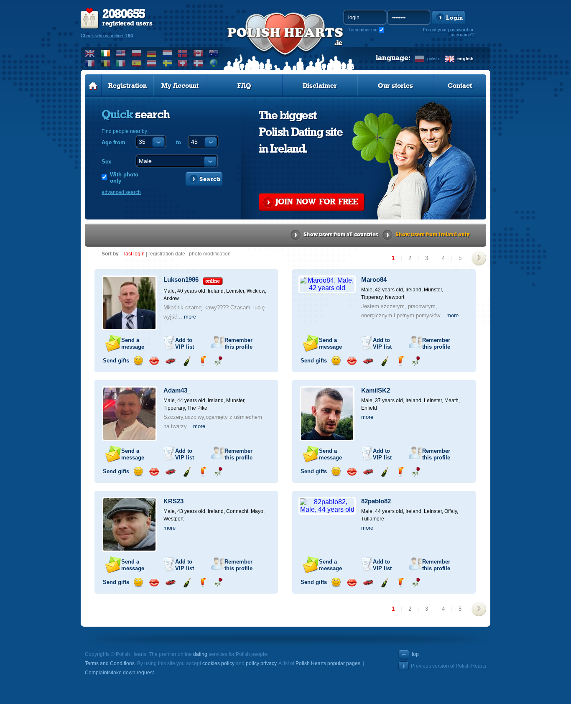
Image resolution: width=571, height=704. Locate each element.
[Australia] (214, 53)
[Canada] (198, 53)
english (465, 58)
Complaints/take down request (119, 673)
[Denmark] (198, 63)
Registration (127, 85)
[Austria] (152, 63)
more (190, 317)
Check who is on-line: (107, 35)
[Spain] (136, 63)
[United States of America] (121, 53)
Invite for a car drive (170, 361)
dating (200, 654)
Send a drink (202, 361)
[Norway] (183, 53)
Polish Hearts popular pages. (329, 663)
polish (433, 58)
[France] (90, 63)
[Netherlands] (167, 53)
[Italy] (121, 63)
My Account (180, 85)
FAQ (244, 85)
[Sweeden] (167, 63)
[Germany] (152, 53)
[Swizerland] (183, 63)
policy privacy (261, 663)
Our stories (395, 85)
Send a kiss (154, 361)
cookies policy (218, 663)
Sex (106, 161)
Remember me (362, 29)
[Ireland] (105, 53)
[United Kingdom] (90, 53)
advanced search (121, 192)
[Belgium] (105, 63)
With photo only (124, 177)
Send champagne (186, 361)
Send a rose (218, 361)
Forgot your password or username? (448, 32)
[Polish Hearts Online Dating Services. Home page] (93, 85)
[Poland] (136, 53)
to (178, 142)
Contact (460, 85)
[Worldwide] (214, 63)
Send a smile (138, 361)
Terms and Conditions (110, 663)
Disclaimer (320, 85)
